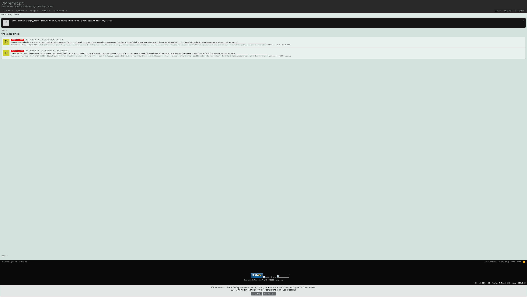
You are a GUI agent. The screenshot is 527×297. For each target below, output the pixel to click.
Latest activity (6, 15)
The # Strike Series (284, 56)
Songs (33, 10)
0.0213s (508, 283)
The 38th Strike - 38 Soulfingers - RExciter (38, 39)
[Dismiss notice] (523, 21)
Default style (9, 261)
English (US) (22, 261)
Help (513, 261)
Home (519, 261)
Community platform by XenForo (263, 280)
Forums (6, 10)
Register (17, 15)
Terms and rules (491, 261)
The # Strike (286, 45)
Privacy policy (504, 261)
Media (45, 10)
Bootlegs (20, 10)
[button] (12, 11)
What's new (59, 10)
